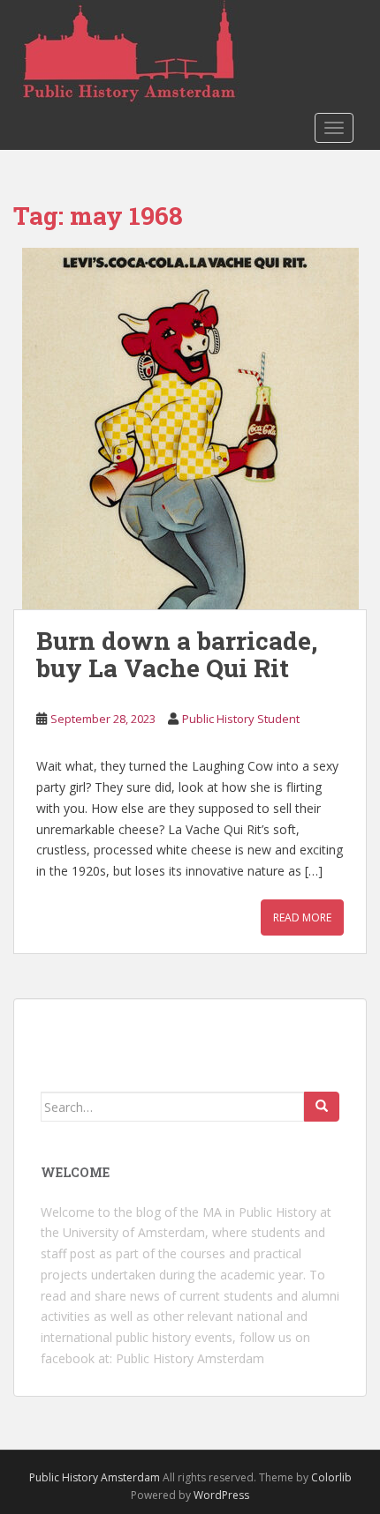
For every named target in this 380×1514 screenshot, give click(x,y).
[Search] (321, 1107)
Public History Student (241, 719)
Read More (302, 917)
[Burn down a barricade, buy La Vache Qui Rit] (190, 428)
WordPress (221, 1495)
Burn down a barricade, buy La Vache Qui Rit (176, 654)
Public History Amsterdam (190, 1358)
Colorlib (331, 1477)
